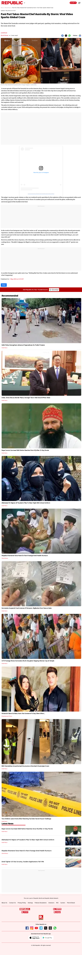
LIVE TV (74, 3)
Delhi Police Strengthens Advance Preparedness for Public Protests (23, 345)
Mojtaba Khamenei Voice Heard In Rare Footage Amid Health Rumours (25, 556)
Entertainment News (7, 716)
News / (2, 7)
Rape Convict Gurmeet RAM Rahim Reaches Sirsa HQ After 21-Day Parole (25, 450)
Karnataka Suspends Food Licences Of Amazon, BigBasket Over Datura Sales (27, 608)
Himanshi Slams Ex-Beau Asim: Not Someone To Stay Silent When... (23, 713)
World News (4, 35)
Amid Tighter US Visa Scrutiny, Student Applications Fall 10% (23, 862)
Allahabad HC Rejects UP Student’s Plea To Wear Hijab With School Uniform (26, 503)
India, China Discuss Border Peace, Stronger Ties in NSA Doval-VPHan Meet (26, 398)
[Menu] (78, 3)
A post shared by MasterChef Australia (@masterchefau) (41, 193)
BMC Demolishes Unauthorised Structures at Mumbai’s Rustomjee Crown (25, 766)
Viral (3, 285)
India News (4, 347)
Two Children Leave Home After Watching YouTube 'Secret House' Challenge (26, 819)
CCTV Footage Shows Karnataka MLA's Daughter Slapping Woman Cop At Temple (28, 661)
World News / (8, 7)
